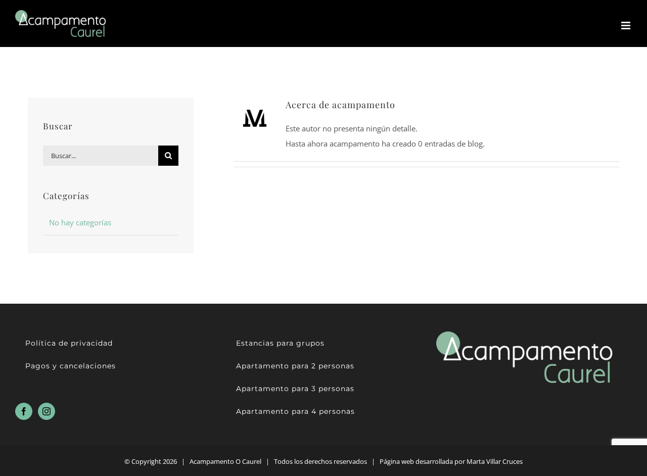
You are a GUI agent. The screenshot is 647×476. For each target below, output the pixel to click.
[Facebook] (23, 411)
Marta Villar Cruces (494, 461)
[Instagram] (46, 411)
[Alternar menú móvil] (626, 25)
